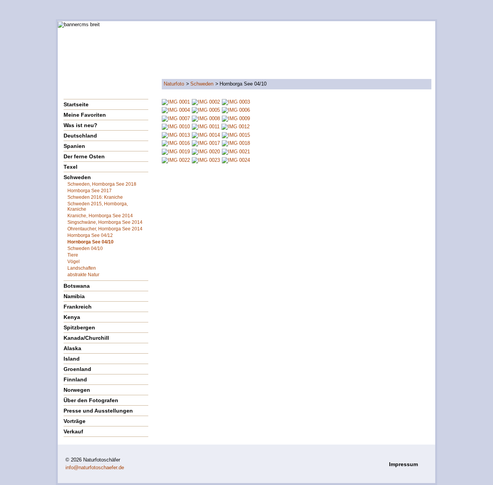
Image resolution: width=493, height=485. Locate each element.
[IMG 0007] (176, 118)
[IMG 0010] (176, 126)
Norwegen (77, 390)
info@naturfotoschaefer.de (94, 467)
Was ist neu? (80, 125)
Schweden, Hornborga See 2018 (101, 184)
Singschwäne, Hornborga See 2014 (105, 222)
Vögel (73, 261)
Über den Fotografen (91, 400)
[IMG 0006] (236, 110)
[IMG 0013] (176, 135)
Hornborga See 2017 (89, 190)
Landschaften (81, 268)
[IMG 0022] (176, 160)
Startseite (76, 104)
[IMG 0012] (235, 126)
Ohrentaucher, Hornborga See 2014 (105, 229)
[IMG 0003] (236, 101)
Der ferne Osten (84, 156)
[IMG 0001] (176, 101)
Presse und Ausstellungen (98, 411)
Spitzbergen (79, 327)
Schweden (201, 84)
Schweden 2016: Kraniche (95, 197)
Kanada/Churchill (86, 338)
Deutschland (80, 136)
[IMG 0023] (206, 160)
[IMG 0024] (236, 160)
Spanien (74, 146)
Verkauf (73, 431)
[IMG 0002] (206, 101)
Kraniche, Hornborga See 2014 (100, 215)
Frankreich (78, 307)
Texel (70, 167)
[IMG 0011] (206, 126)
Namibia (74, 296)
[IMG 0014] (206, 135)
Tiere (72, 255)
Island (72, 359)
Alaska (72, 348)
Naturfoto (174, 84)
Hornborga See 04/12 (90, 235)
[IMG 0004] (176, 110)
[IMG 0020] (206, 151)
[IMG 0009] (236, 118)
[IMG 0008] (206, 118)
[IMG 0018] (236, 143)
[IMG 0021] (236, 151)
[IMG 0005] (206, 110)
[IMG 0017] (206, 143)
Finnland (75, 379)
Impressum (403, 464)
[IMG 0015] (236, 135)
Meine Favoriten (85, 115)
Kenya (72, 317)
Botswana (77, 286)
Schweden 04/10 (85, 248)
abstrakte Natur (83, 274)
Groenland (77, 369)
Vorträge (75, 421)
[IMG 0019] (176, 151)
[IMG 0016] (176, 143)
